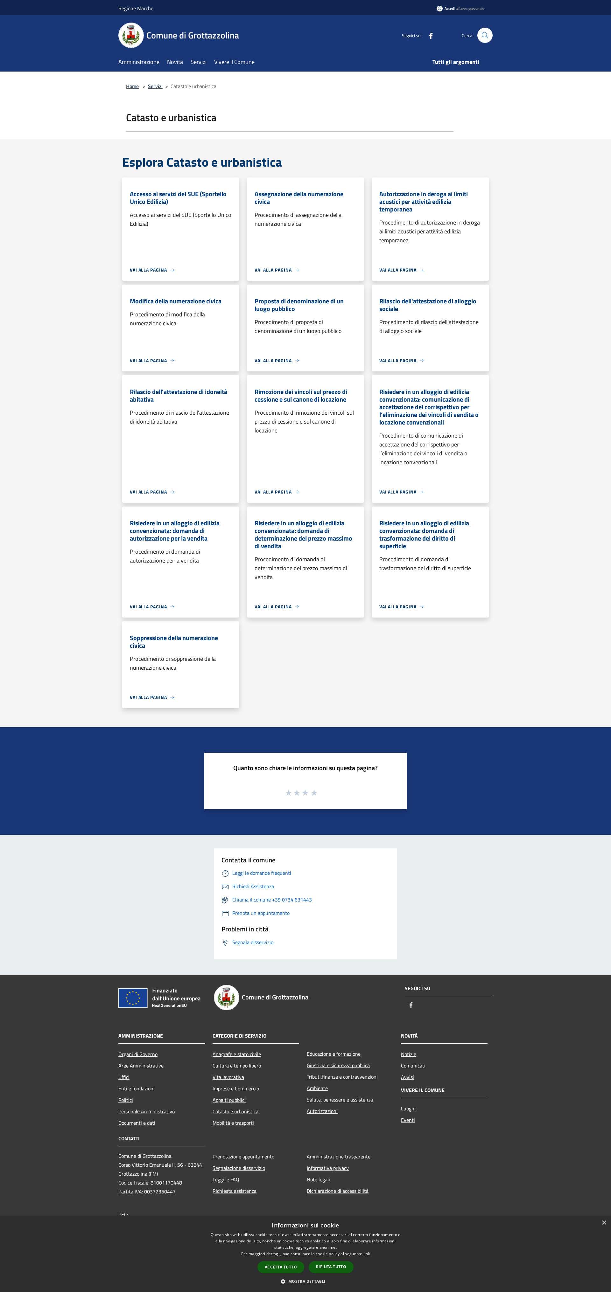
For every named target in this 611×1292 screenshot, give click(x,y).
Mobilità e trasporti (233, 1123)
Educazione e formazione (334, 1054)
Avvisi (407, 1077)
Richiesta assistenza (234, 1191)
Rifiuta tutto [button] (331, 1266)
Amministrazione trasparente (338, 1156)
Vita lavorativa (228, 1077)
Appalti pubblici (229, 1100)
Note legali (318, 1179)
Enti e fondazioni (136, 1088)
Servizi (155, 86)
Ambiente (317, 1088)
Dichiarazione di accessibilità (338, 1191)
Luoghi (408, 1108)
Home (132, 86)
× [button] (603, 1222)
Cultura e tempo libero (237, 1065)
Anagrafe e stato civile (237, 1054)
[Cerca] (485, 35)
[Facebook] (428, 35)
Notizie (408, 1054)
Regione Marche (135, 8)
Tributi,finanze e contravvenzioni (342, 1077)
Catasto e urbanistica (235, 1111)
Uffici (124, 1077)
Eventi (408, 1120)
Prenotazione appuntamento (243, 1156)
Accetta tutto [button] (281, 1267)
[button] (305, 1281)
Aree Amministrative (141, 1065)
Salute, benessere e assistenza (340, 1099)
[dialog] (305, 1254)
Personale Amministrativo (146, 1111)
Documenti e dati (136, 1123)
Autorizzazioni (322, 1111)
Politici (125, 1100)
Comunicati (413, 1065)
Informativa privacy (328, 1168)
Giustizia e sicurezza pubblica (338, 1065)
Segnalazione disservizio (239, 1168)
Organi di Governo (138, 1054)
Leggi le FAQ (226, 1179)
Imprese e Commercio (236, 1088)
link (366, 1253)
